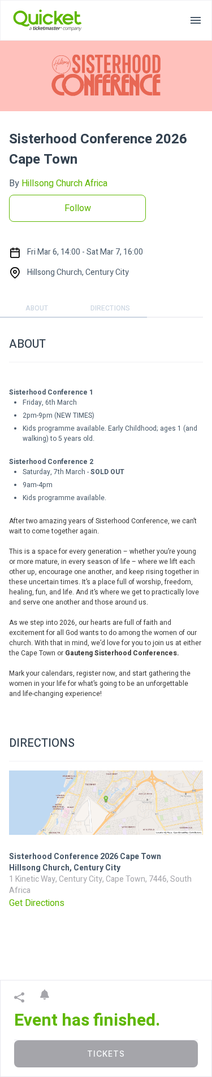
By (58, 183)
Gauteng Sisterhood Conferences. (122, 653)
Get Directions (36, 903)
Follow (77, 208)
